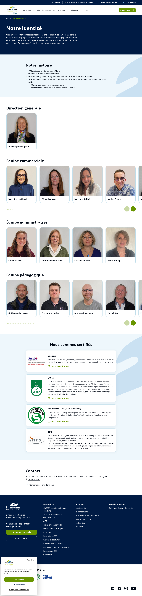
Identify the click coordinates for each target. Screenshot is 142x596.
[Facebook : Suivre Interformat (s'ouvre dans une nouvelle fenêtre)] (119, 588)
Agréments (81, 508)
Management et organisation (56, 547)
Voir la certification (59, 366)
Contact (85, 10)
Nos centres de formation (87, 515)
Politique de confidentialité (121, 508)
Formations (26, 10)
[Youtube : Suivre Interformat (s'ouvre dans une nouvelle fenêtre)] (133, 588)
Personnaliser (19, 585)
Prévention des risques (53, 543)
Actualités (80, 523)
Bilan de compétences (46, 10)
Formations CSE (50, 551)
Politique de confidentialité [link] (19, 590)
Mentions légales (117, 504)
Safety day (47, 554)
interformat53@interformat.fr (41, 485)
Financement (82, 511)
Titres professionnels (52, 525)
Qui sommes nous (84, 519)
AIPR (45, 521)
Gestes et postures (51, 540)
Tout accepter (19, 579)
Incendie (47, 532)
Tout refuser (31, 560)
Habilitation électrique (53, 528)
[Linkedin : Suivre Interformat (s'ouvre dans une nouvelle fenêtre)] (112, 588)
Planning (74, 10)
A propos (61, 10)
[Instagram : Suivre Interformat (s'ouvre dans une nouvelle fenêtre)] (126, 588)
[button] (8, 209)
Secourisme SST (50, 536)
